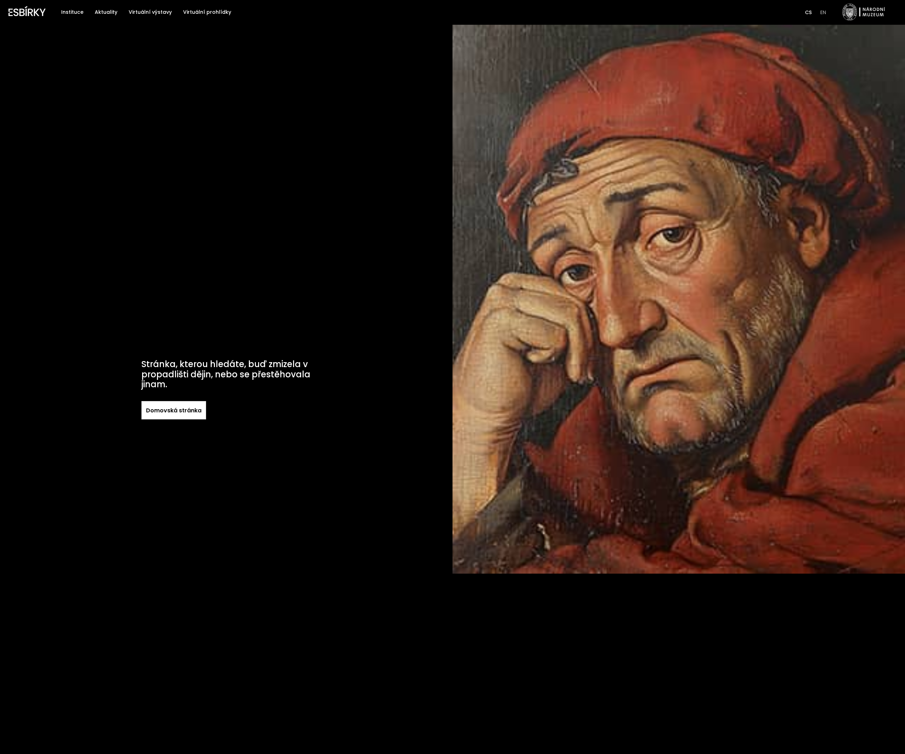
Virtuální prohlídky (207, 12)
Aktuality (106, 12)
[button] (808, 12)
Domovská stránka (174, 410)
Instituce (72, 12)
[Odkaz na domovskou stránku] (27, 12)
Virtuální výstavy (150, 12)
